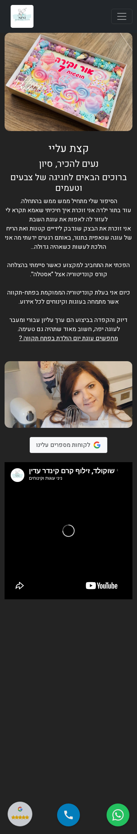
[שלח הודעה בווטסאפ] (118, 815)
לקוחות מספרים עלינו (63, 445)
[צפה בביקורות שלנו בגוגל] (20, 814)
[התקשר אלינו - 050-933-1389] (68, 815)
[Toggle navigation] (121, 16)
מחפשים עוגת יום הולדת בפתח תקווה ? (68, 338)
